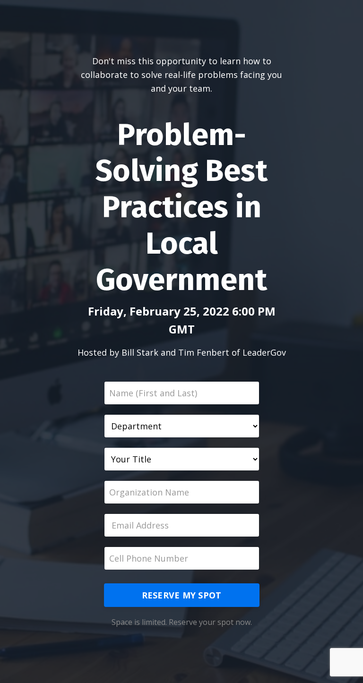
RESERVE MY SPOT (182, 595)
